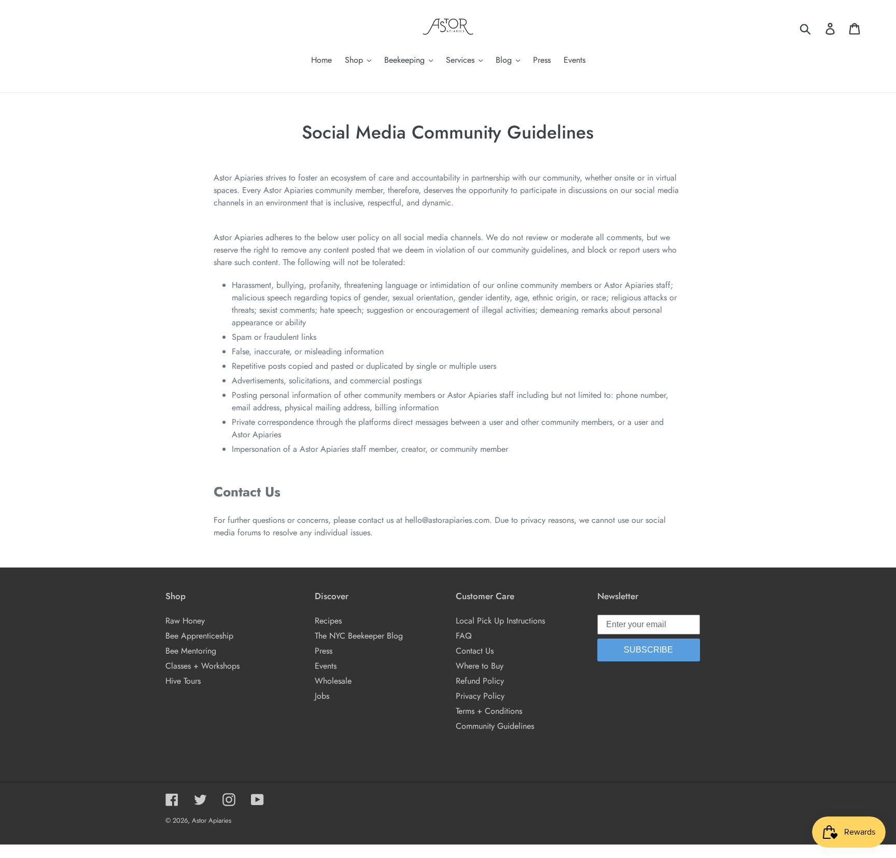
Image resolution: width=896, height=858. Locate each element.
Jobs (322, 696)
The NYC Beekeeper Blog (359, 636)
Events (326, 666)
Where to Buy (479, 666)
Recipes (328, 621)
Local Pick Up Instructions (500, 621)
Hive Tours (183, 681)
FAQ (464, 636)
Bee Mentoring (190, 651)
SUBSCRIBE (648, 649)
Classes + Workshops (202, 666)
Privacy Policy (480, 696)
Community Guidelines (495, 726)
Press (323, 651)
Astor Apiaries (211, 820)
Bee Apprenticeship (199, 636)
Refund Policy (480, 681)
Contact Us (475, 651)
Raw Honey (185, 621)
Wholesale (333, 681)
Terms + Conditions (489, 711)
